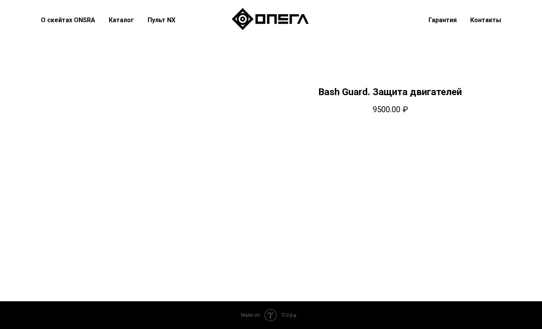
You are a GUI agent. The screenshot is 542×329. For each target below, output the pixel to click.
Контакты (485, 20)
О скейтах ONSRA (68, 20)
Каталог (121, 20)
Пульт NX (161, 20)
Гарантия (443, 20)
